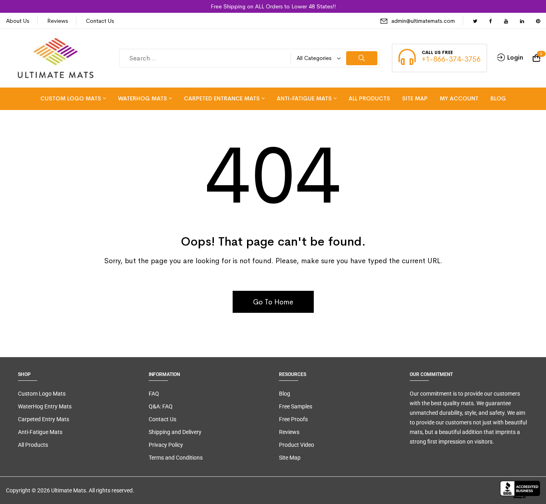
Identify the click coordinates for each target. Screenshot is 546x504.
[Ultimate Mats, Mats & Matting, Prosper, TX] (520, 490)
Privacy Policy (166, 445)
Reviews (57, 20)
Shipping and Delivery (175, 432)
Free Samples (295, 406)
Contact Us (100, 20)
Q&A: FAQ (161, 406)
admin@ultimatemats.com (423, 20)
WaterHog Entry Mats (45, 406)
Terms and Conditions (176, 457)
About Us (17, 20)
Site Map (290, 457)
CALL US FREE (437, 52)
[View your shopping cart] (536, 58)
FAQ (154, 393)
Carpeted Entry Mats (43, 419)
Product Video (296, 445)
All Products (33, 445)
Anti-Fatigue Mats (40, 432)
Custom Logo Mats (42, 393)
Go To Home (273, 302)
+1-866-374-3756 (451, 59)
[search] (361, 58)
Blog (284, 393)
